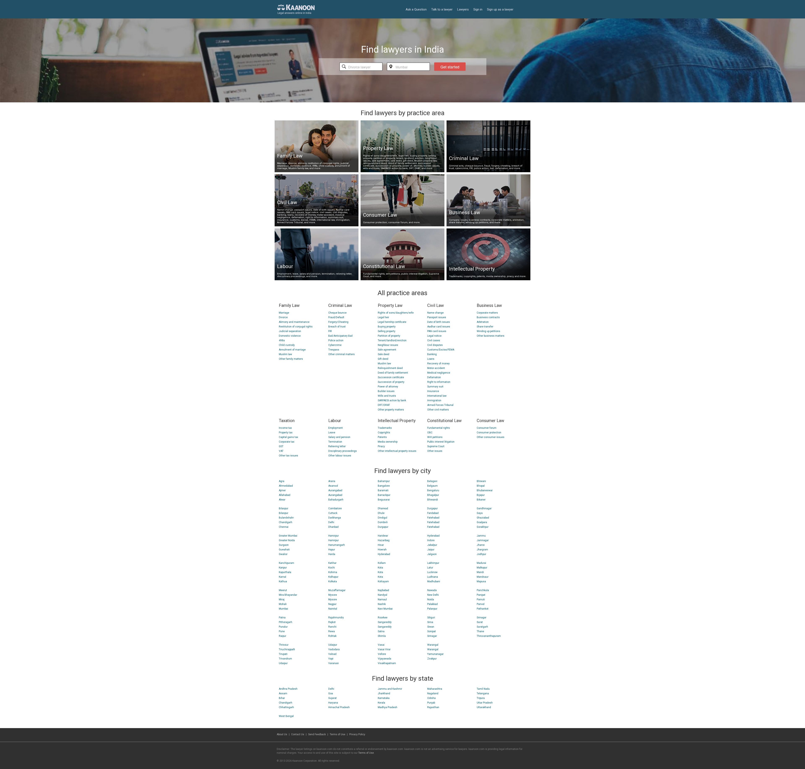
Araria (331, 481)
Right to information (438, 382)
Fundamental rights (438, 427)
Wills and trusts (387, 395)
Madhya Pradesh (387, 707)
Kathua (283, 581)
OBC (429, 432)
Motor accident (436, 368)
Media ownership (387, 441)
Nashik (382, 604)
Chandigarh (285, 522)
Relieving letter (337, 446)
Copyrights (384, 432)
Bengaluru (433, 490)
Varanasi (333, 663)
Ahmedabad (286, 485)
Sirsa (430, 622)
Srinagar (432, 636)
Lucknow (432, 572)
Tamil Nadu (483, 688)
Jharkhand (384, 693)
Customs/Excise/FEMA (440, 349)
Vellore (382, 654)
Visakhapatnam (387, 663)
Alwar (282, 499)
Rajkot (332, 622)
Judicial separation (290, 331)
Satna (381, 631)
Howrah (382, 549)
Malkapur (482, 567)
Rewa (331, 631)
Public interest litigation (440, 441)
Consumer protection (489, 432)
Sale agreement (387, 349)
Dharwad (383, 508)
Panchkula (483, 590)
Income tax (285, 427)
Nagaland (432, 693)
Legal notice (434, 335)
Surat (480, 622)
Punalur (283, 626)
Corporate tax (286, 441)
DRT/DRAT (384, 405)
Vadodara (334, 649)
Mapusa (481, 581)
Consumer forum (486, 427)
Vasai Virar (384, 649)
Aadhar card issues (438, 326)
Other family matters (291, 358)
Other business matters (490, 335)
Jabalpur (432, 545)
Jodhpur (481, 554)
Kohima (332, 572)
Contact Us (297, 734)
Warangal (432, 644)
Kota (380, 567)
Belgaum (432, 485)
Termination (335, 441)
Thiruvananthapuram (489, 636)
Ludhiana (432, 576)
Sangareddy (385, 622)
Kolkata (332, 581)
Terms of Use (337, 734)
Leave (331, 432)
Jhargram (482, 549)
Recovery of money (438, 363)
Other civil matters (438, 409)
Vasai (381, 644)
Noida (430, 599)
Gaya (480, 513)
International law (437, 395)
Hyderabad (384, 554)
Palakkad (432, 604)
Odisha (431, 698)
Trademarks (385, 427)
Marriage (284, 312)
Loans (430, 358)
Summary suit (435, 386)
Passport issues (436, 317)
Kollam (382, 563)
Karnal (282, 576)
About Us (282, 734)
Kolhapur (333, 576)
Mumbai (283, 608)
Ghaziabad (483, 517)
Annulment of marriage (292, 349)
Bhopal (481, 485)
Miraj (281, 599)
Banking (432, 354)
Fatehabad (433, 517)
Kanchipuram (286, 563)
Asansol (333, 485)
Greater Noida (287, 540)
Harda (331, 554)
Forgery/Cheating (338, 322)
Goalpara (482, 522)
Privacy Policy (357, 734)
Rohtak (332, 636)
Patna (282, 617)
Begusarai (384, 499)
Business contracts (488, 317)
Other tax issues (288, 455)
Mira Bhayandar (288, 594)
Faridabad (433, 513)
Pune (282, 631)
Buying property (387, 326)
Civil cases (433, 340)
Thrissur (283, 644)
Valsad (332, 654)
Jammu (481, 535)
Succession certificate (391, 377)
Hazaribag (384, 540)
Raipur (282, 636)
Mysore (332, 594)
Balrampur (384, 481)
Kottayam (383, 581)
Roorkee (382, 617)
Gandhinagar (484, 508)
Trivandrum (285, 658)
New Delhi (433, 594)
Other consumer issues (490, 437)
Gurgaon (284, 545)
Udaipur (283, 663)
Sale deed (383, 354)
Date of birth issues (438, 322)
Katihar (332, 563)
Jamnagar (483, 540)
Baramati (383, 490)
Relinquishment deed (390, 368)
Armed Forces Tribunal (440, 405)
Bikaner (481, 499)
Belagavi (432, 481)
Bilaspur (283, 508)
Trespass (333, 349)
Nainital (332, 608)
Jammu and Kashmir (390, 688)
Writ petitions (435, 437)
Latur (430, 567)
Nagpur (332, 604)
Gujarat (332, 698)
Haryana (333, 702)
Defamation (434, 377)
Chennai (283, 526)
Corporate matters (487, 312)
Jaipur (430, 549)
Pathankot (482, 608)
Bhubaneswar (485, 490)
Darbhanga (334, 517)
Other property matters (391, 409)
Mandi (480, 572)
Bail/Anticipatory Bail (340, 335)
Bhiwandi (432, 499)
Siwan (430, 626)
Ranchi (332, 626)
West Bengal (286, 716)
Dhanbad (333, 526)
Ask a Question (416, 9)
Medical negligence (438, 372)
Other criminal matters (341, 354)
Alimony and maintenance (294, 322)
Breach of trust (337, 326)
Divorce (283, 317)
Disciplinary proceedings (342, 451)
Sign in (477, 9)
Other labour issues (339, 455)
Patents (382, 437)
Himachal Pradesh (339, 707)
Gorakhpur (482, 526)
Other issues (434, 451)
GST (281, 446)
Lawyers (463, 9)
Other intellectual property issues (397, 451)
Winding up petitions (488, 331)
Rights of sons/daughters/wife (396, 312)
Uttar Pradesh (485, 702)
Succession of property (391, 382)
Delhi (331, 522)
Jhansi (481, 545)
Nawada (432, 590)
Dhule (381, 513)
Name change (435, 312)
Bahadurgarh (335, 499)
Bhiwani (481, 481)
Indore (431, 540)
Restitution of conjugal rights (296, 326)
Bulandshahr (286, 517)
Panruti (481, 599)
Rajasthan (433, 707)
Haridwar (383, 535)
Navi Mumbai (385, 608)
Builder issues (386, 391)
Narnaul (382, 599)
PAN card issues (436, 331)
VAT (281, 451)
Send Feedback (317, 734)
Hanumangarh (336, 545)
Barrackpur (384, 495)
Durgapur (383, 526)
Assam (283, 693)
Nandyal (382, 594)
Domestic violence (290, 335)
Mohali (283, 604)
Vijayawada (384, 658)
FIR (330, 331)
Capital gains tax (288, 437)
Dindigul (382, 517)
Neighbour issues (388, 345)
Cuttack (332, 513)
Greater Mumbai (288, 535)
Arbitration (483, 322)
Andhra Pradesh (288, 688)
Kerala (381, 702)
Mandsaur (482, 576)
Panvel (480, 604)
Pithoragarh (285, 622)
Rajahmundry (336, 617)
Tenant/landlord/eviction (392, 340)
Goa (330, 693)
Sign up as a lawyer (500, 9)
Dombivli (383, 522)
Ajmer (282, 490)
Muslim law (285, 354)
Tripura (481, 698)
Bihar (282, 698)
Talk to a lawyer (442, 9)
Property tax (285, 432)
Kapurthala (285, 572)
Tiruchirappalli (287, 649)
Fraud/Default (336, 317)
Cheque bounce (337, 312)
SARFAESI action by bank (392, 400)
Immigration (434, 400)
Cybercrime (334, 345)
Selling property (386, 331)
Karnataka (384, 698)
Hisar (381, 545)
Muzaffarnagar (336, 590)
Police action (335, 340)
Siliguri (431, 617)
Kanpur (283, 567)
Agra (281, 481)
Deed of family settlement (393, 372)
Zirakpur (432, 658)
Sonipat (431, 631)
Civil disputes (435, 345)
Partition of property (389, 335)
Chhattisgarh (286, 707)
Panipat (481, 594)
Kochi (331, 567)
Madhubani (433, 581)
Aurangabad (335, 490)
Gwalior (283, 554)
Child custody (287, 345)
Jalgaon (432, 554)
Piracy (381, 446)
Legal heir (383, 317)
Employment (335, 427)
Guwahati (284, 549)
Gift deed (383, 358)
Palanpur (432, 608)
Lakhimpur (433, 563)
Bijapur (481, 495)
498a (282, 340)
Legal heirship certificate (392, 322)
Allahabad (284, 495)
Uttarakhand (484, 707)
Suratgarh (482, 626)
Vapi (330, 658)
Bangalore (384, 485)
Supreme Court (435, 446)
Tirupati (283, 654)
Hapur (331, 549)
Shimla (382, 636)
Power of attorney (388, 386)
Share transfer (485, 326)
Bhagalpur (433, 495)
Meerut (283, 590)
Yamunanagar (435, 654)
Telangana (483, 693)
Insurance (433, 391)
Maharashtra (434, 688)
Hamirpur (333, 535)
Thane (480, 631)
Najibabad (383, 590)
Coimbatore (335, 508)
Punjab (431, 702)
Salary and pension (339, 437)
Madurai (481, 563)
